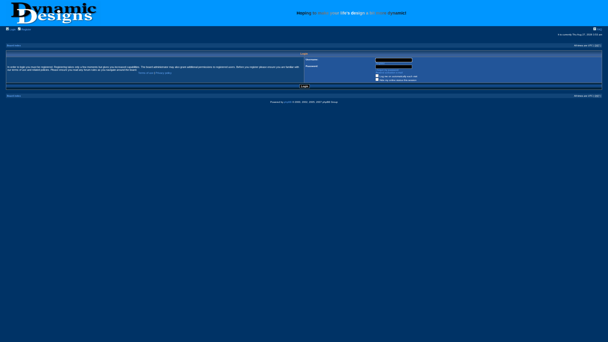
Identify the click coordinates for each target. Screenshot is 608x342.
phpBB (288, 102)
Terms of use (145, 72)
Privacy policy (164, 72)
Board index (14, 45)
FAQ (599, 29)
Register (26, 29)
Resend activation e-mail (389, 72)
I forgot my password (387, 70)
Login (12, 29)
